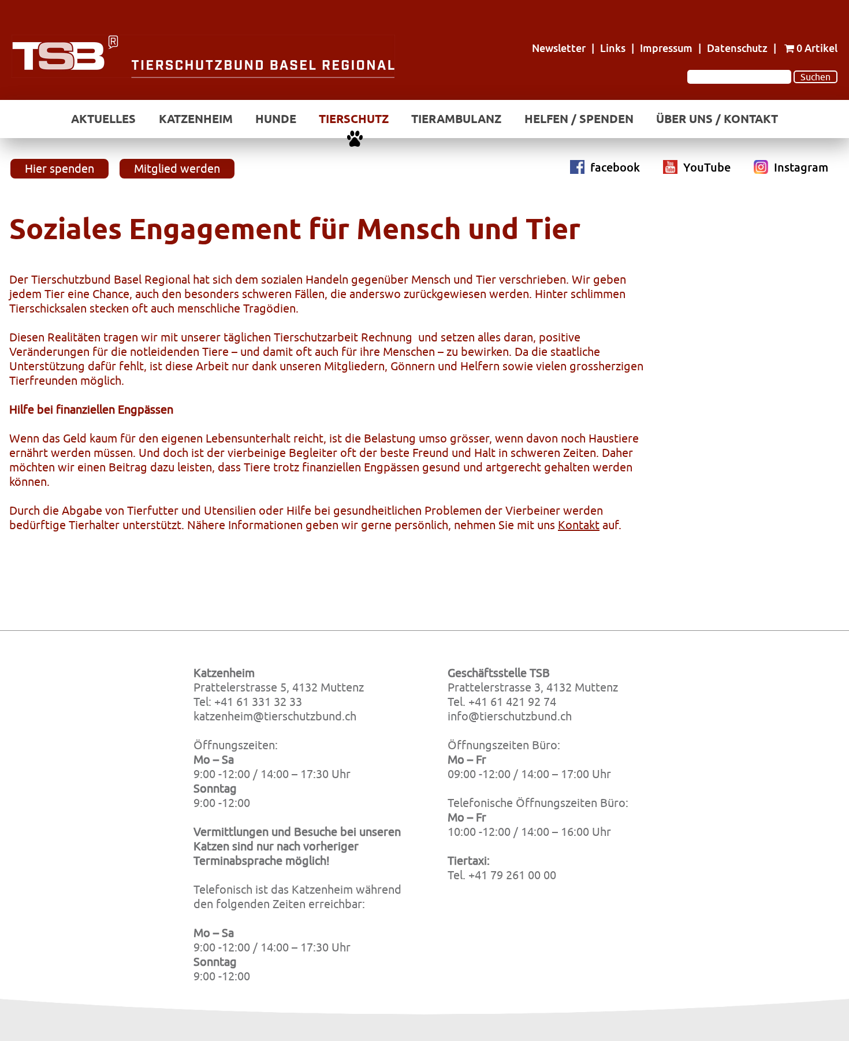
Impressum (666, 48)
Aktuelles (103, 119)
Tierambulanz (456, 119)
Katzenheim (196, 119)
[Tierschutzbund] (203, 75)
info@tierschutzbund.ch (510, 716)
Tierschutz (354, 119)
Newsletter (559, 48)
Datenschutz (737, 48)
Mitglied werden (177, 168)
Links (612, 48)
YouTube (707, 167)
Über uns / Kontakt (717, 119)
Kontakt (578, 524)
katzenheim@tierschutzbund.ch (274, 716)
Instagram (801, 167)
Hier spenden (59, 168)
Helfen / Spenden (579, 119)
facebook (615, 167)
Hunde (275, 119)
